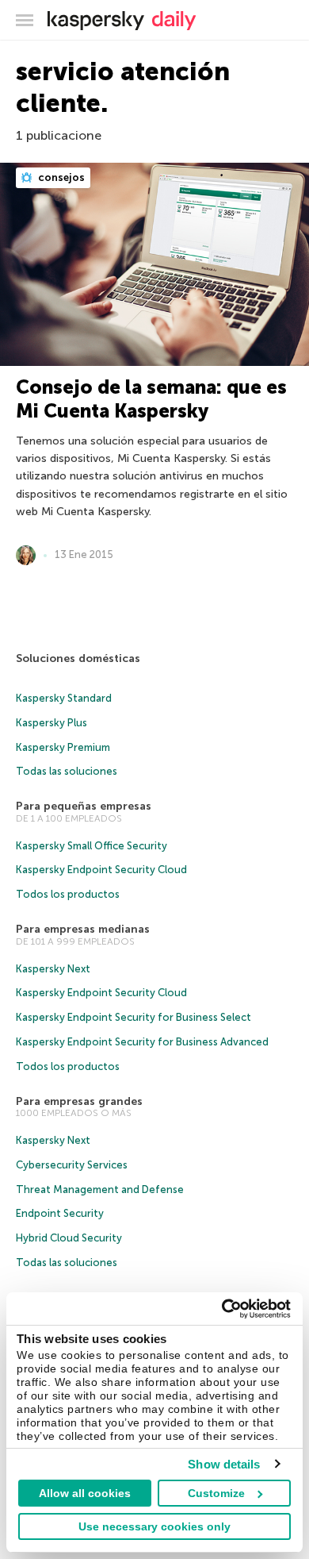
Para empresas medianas (83, 929)
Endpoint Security (60, 1213)
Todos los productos (68, 894)
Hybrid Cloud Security (69, 1238)
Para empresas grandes (79, 1101)
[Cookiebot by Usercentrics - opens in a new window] (222, 1309)
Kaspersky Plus (51, 723)
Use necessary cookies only (154, 1526)
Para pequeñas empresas (83, 806)
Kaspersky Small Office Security (91, 846)
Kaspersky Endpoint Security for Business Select (133, 1017)
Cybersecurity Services (72, 1165)
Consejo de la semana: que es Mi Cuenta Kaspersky (151, 398)
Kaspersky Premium (63, 747)
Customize (216, 1493)
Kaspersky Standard (64, 698)
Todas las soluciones (66, 771)
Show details (224, 1464)
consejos (60, 177)
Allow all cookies (85, 1493)
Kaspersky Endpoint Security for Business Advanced (142, 1042)
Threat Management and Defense (100, 1189)
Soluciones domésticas (78, 658)
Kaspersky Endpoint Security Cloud (101, 870)
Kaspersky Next (53, 969)
